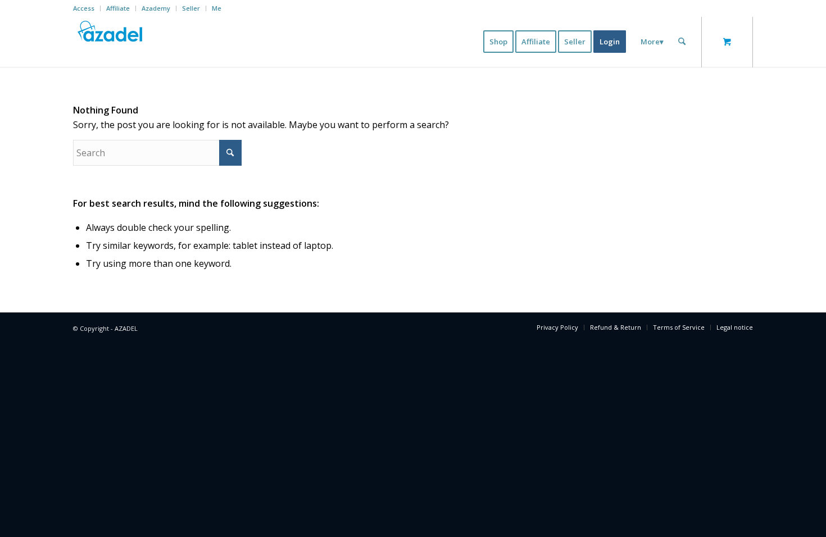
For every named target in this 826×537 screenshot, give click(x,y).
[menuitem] (87, 8)
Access (83, 8)
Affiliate (118, 8)
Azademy (156, 8)
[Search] (682, 41)
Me (216, 8)
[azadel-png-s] (110, 41)
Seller (191, 8)
